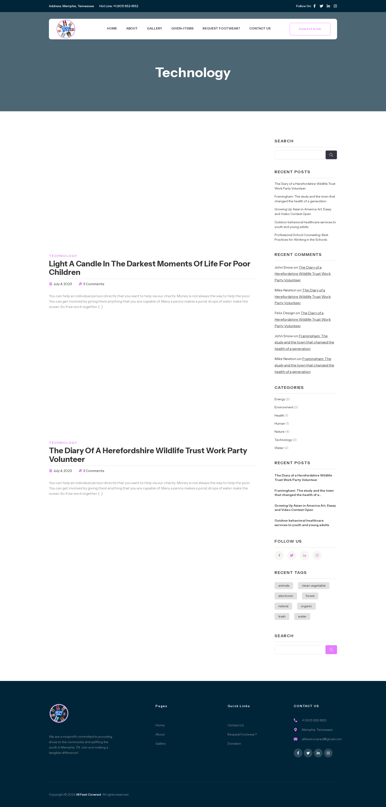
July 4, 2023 (62, 284)
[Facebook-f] (314, 6)
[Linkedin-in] (328, 6)
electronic (285, 596)
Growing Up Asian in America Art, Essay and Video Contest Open (305, 508)
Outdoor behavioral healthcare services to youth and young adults (302, 522)
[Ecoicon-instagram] (335, 6)
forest (310, 596)
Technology (63, 256)
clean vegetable (314, 586)
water (302, 616)
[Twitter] (321, 6)
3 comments (93, 284)
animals (283, 586)
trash (281, 616)
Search (284, 141)
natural (283, 606)
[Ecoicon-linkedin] (304, 555)
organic (306, 606)
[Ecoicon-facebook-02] (279, 555)
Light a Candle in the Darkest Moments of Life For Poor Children (149, 268)
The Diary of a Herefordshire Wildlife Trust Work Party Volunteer (148, 455)
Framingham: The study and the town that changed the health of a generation (304, 342)
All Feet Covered (88, 794)
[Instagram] (328, 753)
